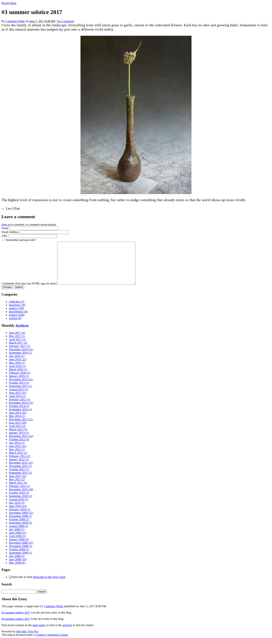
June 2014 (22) (17, 412)
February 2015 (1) (19, 399)
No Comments (65, 21)
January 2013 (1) (19, 432)
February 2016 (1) (19, 372)
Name (5, 228)
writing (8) (15, 318)
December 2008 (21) (21, 542)
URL (4, 235)
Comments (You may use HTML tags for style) (28, 283)
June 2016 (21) (17, 359)
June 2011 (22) (17, 476)
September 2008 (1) (20, 552)
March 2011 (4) (18, 482)
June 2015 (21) (17, 392)
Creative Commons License (52, 634)
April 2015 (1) (17, 396)
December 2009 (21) (21, 512)
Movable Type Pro (27, 631)
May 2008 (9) (17, 562)
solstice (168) (16, 314)
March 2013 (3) (18, 429)
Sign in (5, 224)
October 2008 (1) (19, 549)
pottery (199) (16, 308)
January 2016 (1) (19, 376)
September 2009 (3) (20, 522)
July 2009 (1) (16, 529)
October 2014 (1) (19, 406)
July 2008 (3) (16, 556)
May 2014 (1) (17, 416)
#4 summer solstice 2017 (15, 618)
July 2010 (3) (16, 502)
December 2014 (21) (21, 402)
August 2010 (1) (18, 499)
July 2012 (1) (16, 442)
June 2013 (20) (17, 422)
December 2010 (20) (21, 489)
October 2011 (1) (19, 469)
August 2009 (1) (18, 526)
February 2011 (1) (19, 486)
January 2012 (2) (19, 459)
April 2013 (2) (17, 426)
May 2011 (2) (17, 479)
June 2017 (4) (17, 332)
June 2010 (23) (17, 506)
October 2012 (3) (19, 439)
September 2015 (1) (20, 386)
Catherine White (15, 21)
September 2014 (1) (20, 409)
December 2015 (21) (21, 379)
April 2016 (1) (17, 366)
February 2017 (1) (19, 346)
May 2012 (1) (17, 449)
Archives (21, 325)
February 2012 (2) (19, 456)
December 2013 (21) (21, 419)
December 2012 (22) (21, 436)
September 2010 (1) (20, 496)
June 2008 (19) (17, 559)
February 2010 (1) (19, 509)
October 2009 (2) (19, 519)
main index (39, 625)
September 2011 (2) (20, 472)
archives (67, 625)
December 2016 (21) (21, 349)
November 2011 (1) (20, 466)
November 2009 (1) (20, 516)
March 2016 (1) (18, 369)
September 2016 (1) (20, 352)
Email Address (10, 232)
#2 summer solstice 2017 (15, 612)
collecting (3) (16, 301)
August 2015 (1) (18, 389)
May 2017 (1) (17, 336)
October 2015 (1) (19, 382)
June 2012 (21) (17, 446)
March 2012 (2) (18, 452)
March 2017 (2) (18, 342)
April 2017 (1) (17, 339)
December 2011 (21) (21, 462)
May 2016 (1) (17, 362)
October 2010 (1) (19, 492)
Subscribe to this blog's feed (49, 577)
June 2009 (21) (17, 532)
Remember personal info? (21, 239)
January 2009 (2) (19, 539)
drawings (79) (17, 304)
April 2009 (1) (17, 536)
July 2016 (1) (16, 356)
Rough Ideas (8, 3)
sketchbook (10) (18, 311)
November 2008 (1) (20, 546)
